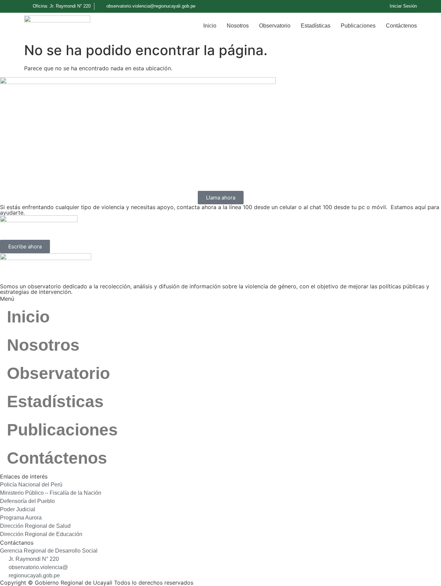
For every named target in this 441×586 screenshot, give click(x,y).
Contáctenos (401, 26)
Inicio (209, 26)
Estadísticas (315, 26)
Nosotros (238, 26)
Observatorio (274, 26)
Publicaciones (358, 26)
